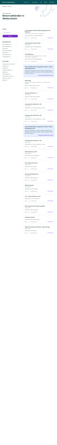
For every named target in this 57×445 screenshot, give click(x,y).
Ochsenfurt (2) (5, 66)
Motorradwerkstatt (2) (7, 50)
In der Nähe (5, 61)
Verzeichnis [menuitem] (25, 2)
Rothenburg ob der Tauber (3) (8, 64)
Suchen (10, 36)
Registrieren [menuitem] (52, 2)
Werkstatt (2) (5, 48)
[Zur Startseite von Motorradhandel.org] (8, 2)
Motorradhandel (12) (6, 44)
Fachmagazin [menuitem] (35, 2)
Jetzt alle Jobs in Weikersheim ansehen (45, 75)
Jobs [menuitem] (41, 2)
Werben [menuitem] (45, 2)
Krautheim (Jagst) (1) (6, 78)
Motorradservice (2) (6, 54)
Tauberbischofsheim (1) (7, 70)
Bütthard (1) (4, 80)
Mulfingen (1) (5, 72)
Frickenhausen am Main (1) (8, 76)
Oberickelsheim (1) (6, 74)
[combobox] (10, 32)
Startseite (4, 6)
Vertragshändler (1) (6, 56)
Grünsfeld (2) (5, 68)
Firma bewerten (50, 37)
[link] (39, 34)
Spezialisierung (6, 42)
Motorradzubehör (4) (6, 46)
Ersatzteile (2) (5, 52)
